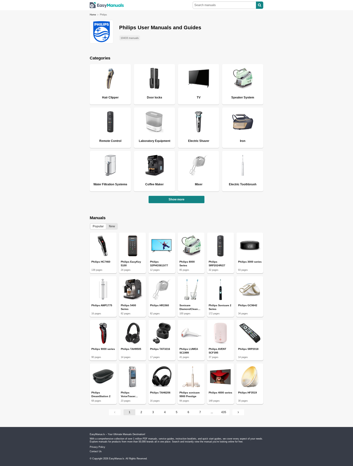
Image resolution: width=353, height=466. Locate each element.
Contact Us (96, 451)
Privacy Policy (97, 447)
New (112, 226)
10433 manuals (130, 37)
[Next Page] (238, 412)
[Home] (107, 5)
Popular (98, 226)
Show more (176, 199)
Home (93, 14)
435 (223, 412)
